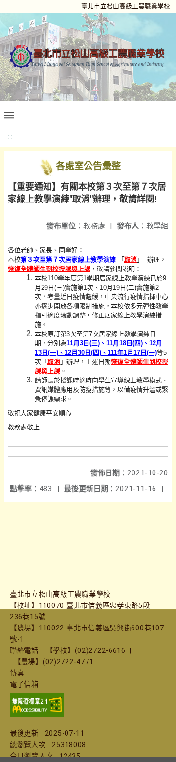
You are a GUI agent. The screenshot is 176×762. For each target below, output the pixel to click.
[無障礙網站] (37, 715)
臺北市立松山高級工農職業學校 (125, 6)
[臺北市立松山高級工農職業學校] (88, 57)
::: (10, 136)
